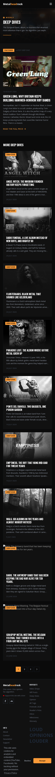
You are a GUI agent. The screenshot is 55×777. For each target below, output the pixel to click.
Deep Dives (34, 696)
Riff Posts (33, 692)
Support (6, 742)
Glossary (33, 721)
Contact (6, 735)
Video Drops (35, 688)
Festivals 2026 (35, 706)
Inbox (32, 714)
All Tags (33, 703)
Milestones (34, 717)
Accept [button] (42, 761)
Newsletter (7, 739)
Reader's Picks (35, 710)
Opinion (33, 699)
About (5, 732)
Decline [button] (27, 761)
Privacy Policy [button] (10, 773)
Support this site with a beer (15, 696)
